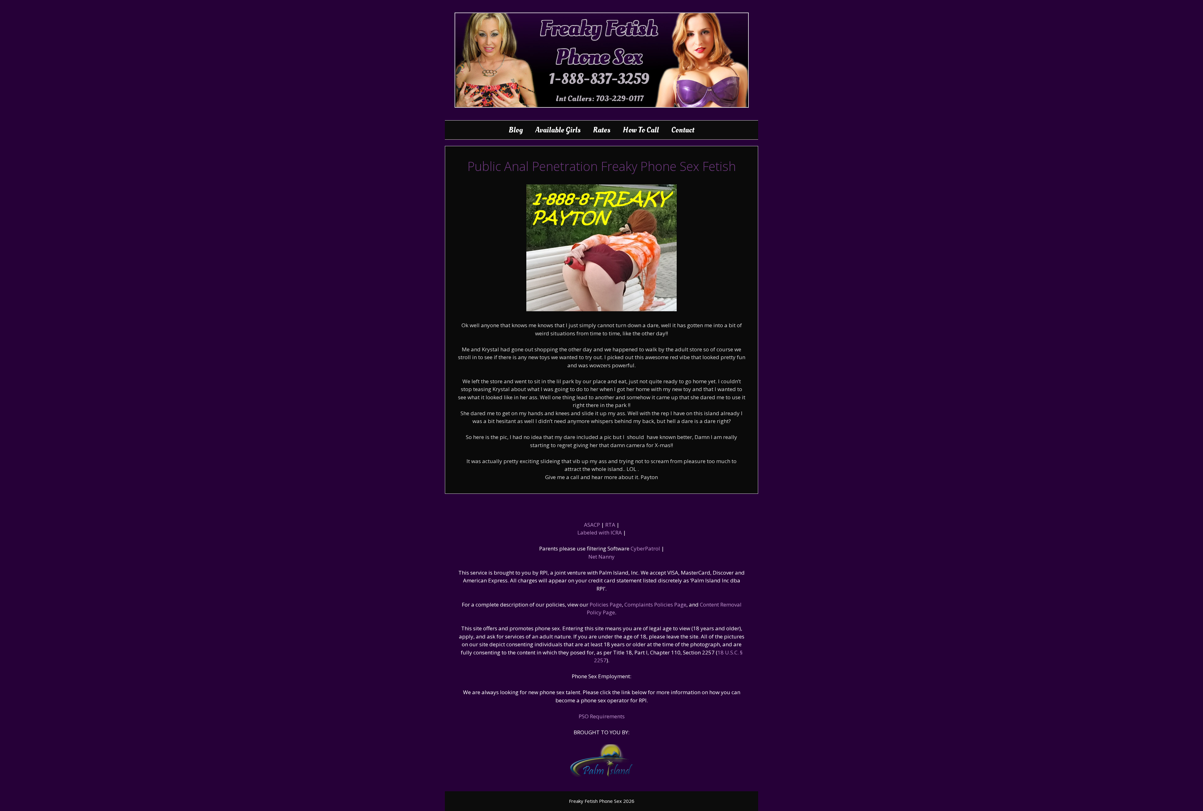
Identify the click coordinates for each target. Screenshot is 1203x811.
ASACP (592, 524)
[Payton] (601, 309)
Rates (601, 130)
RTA (610, 524)
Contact (682, 130)
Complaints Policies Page (655, 604)
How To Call (641, 130)
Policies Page (606, 604)
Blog (516, 130)
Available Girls (558, 130)
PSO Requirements (602, 716)
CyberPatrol (645, 548)
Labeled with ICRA (599, 532)
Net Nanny (601, 556)
